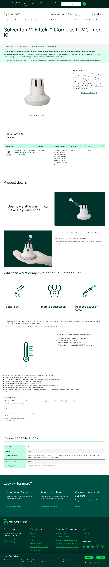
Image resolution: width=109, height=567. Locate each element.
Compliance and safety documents (66, 540)
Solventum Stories (61, 533)
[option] (37, 93)
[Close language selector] (97, 3)
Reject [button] (101, 557)
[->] (84, 4)
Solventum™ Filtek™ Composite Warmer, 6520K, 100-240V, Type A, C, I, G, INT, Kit (24, 152)
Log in (52, 14)
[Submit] (94, 14)
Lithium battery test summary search (67, 547)
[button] (92, 562)
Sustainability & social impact (39, 547)
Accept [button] (89, 557)
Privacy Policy (34, 564)
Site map (84, 537)
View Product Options (88, 93)
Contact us (85, 533)
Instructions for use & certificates (66, 543)
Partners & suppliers (36, 543)
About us (32, 533)
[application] (37, 91)
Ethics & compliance (36, 550)
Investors (57, 14)
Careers (64, 14)
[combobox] (87, 14)
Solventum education (62, 537)
